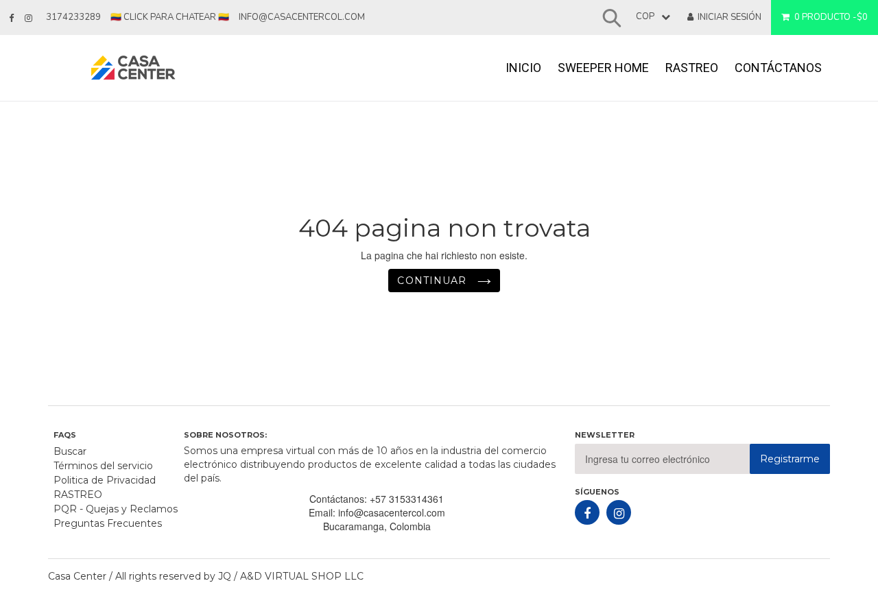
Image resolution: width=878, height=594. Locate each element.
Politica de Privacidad (105, 480)
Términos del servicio (103, 466)
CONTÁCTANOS (778, 67)
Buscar (70, 451)
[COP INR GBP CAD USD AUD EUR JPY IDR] (649, 17)
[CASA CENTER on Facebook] (11, 18)
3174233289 (73, 17)
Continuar (433, 280)
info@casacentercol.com (302, 17)
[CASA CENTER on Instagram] (28, 18)
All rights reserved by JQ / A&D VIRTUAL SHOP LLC (239, 576)
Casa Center (77, 576)
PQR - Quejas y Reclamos (116, 509)
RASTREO (691, 67)
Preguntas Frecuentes (108, 523)
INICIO (523, 67)
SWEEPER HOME (603, 67)
